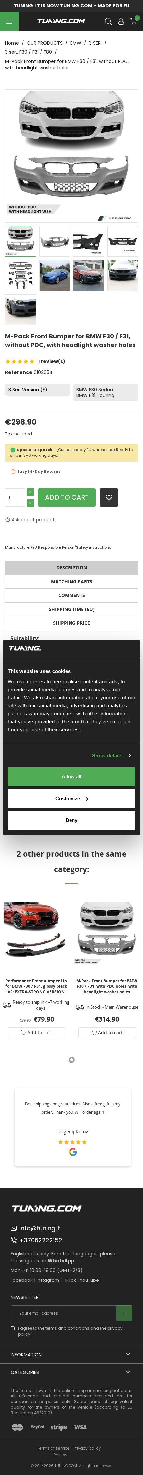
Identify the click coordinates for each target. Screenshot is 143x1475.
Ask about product (30, 519)
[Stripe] (59, 1427)
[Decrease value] (30, 503)
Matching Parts (71, 581)
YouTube (89, 1280)
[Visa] (80, 1427)
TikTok (69, 1280)
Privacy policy (87, 1448)
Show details (107, 755)
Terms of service (53, 1448)
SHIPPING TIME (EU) (72, 609)
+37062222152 (40, 1240)
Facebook (22, 1280)
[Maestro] (17, 1427)
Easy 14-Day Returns (39, 471)
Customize (67, 798)
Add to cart (67, 497)
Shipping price (71, 623)
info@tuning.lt (39, 1228)
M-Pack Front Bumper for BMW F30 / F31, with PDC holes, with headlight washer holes (106, 986)
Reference (18, 372)
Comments (71, 595)
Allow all (71, 776)
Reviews (61, 1455)
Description (71, 567)
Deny (71, 820)
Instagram (48, 1280)
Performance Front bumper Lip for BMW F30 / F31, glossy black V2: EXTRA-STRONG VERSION (36, 986)
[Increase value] (30, 492)
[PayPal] (37, 1427)
